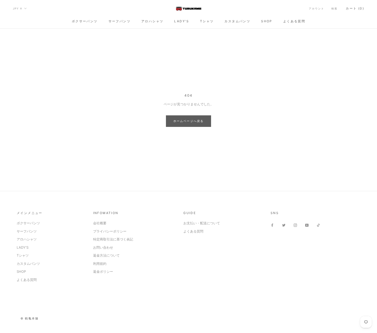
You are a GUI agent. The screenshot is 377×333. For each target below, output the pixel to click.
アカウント (316, 8)
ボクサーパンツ (85, 21)
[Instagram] (295, 225)
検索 (334, 8)
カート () (355, 8)
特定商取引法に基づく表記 (113, 239)
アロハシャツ (152, 21)
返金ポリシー (103, 271)
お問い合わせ (103, 247)
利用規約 (99, 263)
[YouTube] (307, 225)
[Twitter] (283, 225)
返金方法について (106, 255)
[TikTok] (318, 225)
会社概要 (99, 223)
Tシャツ (207, 21)
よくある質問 (294, 21)
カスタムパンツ (237, 21)
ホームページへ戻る (188, 121)
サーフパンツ (119, 21)
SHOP (266, 21)
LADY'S (181, 21)
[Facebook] (272, 225)
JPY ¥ (17, 8)
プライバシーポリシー (109, 231)
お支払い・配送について (201, 223)
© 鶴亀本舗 (29, 318)
